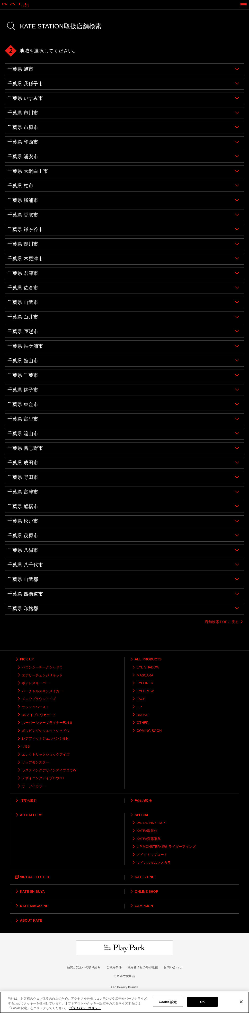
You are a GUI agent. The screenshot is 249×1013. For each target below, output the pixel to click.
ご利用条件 (114, 967)
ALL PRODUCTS (148, 659)
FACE (141, 699)
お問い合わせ (173, 967)
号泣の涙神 (143, 801)
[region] (124, 1002)
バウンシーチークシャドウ (42, 667)
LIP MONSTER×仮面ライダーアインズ (166, 846)
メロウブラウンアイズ (39, 699)
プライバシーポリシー (85, 1008)
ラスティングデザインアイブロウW (49, 770)
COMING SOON (149, 731)
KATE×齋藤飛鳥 (149, 839)
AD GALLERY (31, 815)
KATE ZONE (144, 877)
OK (202, 1002)
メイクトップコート (152, 855)
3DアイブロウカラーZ (39, 715)
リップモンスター (35, 762)
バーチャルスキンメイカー (42, 691)
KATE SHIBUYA (32, 891)
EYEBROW (145, 691)
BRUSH (142, 715)
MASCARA (145, 675)
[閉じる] (241, 1001)
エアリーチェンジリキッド (42, 675)
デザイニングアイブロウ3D (43, 778)
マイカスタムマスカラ (154, 863)
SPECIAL (142, 815)
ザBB (26, 746)
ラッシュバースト (35, 707)
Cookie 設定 (168, 1002)
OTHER (143, 723)
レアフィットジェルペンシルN (45, 738)
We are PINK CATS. (152, 823)
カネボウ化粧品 (124, 976)
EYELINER (145, 683)
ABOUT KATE (31, 920)
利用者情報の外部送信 (142, 967)
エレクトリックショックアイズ (46, 754)
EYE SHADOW (148, 667)
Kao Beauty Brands (124, 987)
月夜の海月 (28, 801)
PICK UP (27, 659)
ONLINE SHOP (146, 891)
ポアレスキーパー (35, 683)
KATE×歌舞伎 (147, 831)
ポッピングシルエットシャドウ (46, 731)
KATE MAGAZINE (34, 906)
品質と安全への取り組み (84, 967)
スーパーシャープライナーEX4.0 (47, 723)
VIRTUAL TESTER (34, 877)
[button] (124, 69)
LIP (139, 707)
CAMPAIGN (144, 906)
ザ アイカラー (34, 786)
